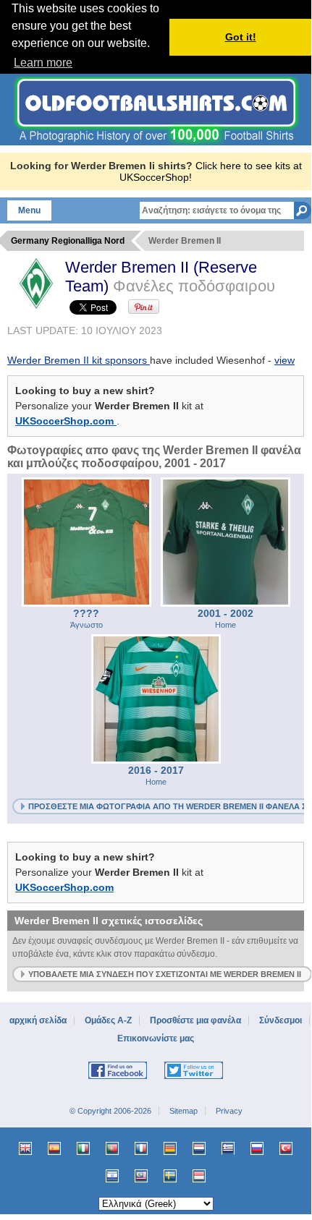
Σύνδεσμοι (280, 1020)
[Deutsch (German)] (170, 1148)
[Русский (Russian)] (256, 1148)
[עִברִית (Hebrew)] (112, 1175)
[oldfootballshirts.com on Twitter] (193, 1076)
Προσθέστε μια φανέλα (195, 1020)
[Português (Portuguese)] (112, 1148)
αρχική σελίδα (38, 1020)
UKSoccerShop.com (66, 421)
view (284, 360)
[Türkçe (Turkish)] (285, 1148)
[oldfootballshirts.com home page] (156, 142)
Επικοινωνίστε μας (155, 1038)
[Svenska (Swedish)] (170, 1175)
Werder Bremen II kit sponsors (78, 360)
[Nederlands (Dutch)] (199, 1148)
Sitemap (183, 1110)
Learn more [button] (43, 62)
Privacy (229, 1110)
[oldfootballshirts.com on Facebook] (117, 1076)
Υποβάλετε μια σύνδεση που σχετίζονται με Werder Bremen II (164, 974)
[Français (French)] (141, 1148)
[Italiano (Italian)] (83, 1148)
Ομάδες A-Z (108, 1020)
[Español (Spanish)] (54, 1148)
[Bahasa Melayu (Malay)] (141, 1175)
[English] (25, 1148)
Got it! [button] (240, 37)
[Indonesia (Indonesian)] (199, 1175)
